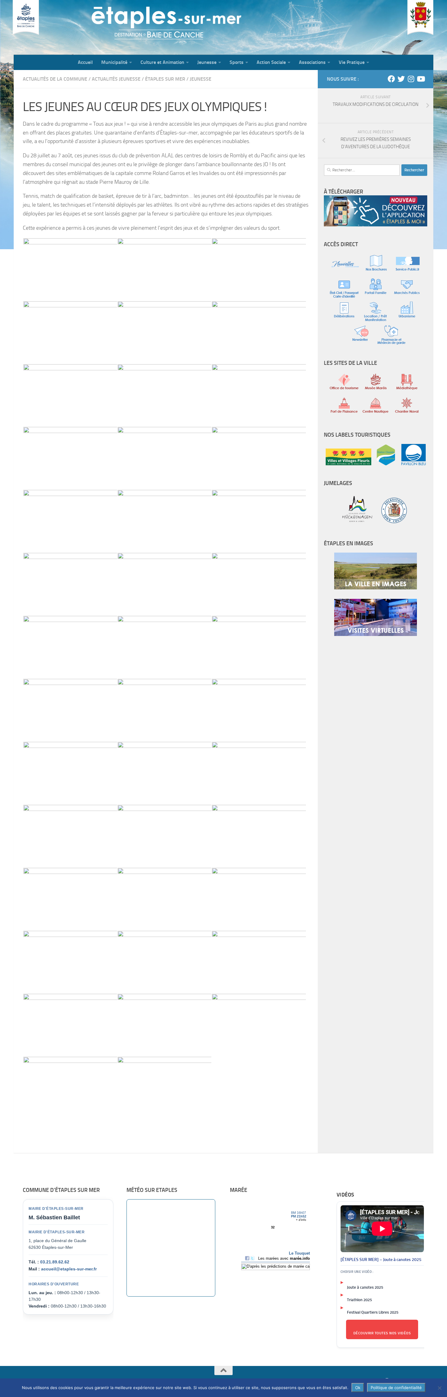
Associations (312, 62)
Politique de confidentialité (396, 1387)
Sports (237, 62)
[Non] (439, 1388)
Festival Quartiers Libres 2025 (372, 1312)
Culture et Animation (162, 62)
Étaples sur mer (165, 79)
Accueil (85, 62)
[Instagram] (410, 78)
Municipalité (114, 62)
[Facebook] (391, 78)
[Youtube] (420, 78)
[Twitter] (401, 78)
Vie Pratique (352, 62)
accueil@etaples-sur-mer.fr (69, 1268)
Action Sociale (271, 62)
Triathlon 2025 (359, 1299)
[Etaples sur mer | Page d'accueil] (61, 27)
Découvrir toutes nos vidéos (382, 1333)
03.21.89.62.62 (54, 1261)
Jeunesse (207, 62)
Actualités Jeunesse (116, 79)
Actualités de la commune (55, 79)
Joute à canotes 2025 (365, 1287)
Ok (357, 1387)
